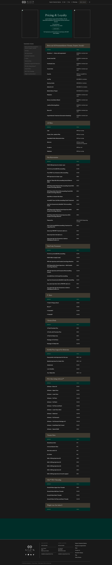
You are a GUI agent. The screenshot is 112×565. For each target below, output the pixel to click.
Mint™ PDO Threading (29, 71)
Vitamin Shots (28, 68)
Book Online (83, 2)
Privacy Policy (34, 563)
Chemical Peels (28, 61)
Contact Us (77, 550)
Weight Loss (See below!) (30, 74)
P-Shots (26, 58)
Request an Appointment (80, 545)
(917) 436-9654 (44, 545)
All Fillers (27, 50)
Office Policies (78, 557)
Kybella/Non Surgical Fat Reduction (32, 63)
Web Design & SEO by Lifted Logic (44, 563)
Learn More (56, 28)
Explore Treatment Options (81, 543)
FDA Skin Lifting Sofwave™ (30, 66)
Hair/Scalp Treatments (29, 56)
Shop (76, 548)
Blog (76, 555)
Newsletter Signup (79, 552)
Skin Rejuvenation (28, 53)
